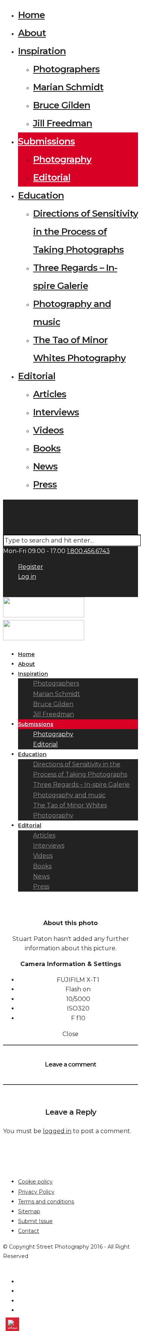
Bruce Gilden (61, 105)
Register (30, 566)
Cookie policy (35, 1181)
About (32, 32)
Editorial (51, 177)
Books (47, 448)
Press (45, 484)
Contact (28, 1231)
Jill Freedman (62, 123)
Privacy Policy (36, 1191)
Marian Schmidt (68, 87)
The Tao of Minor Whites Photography (70, 810)
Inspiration (42, 51)
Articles (49, 394)
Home (31, 14)
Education (41, 195)
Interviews (56, 412)
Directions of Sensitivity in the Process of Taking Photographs (85, 231)
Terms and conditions (46, 1201)
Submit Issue (35, 1221)
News (45, 466)
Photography (62, 159)
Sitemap (29, 1211)
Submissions (46, 141)
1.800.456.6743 (88, 551)
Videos (48, 430)
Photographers (66, 69)
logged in (57, 1131)
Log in (27, 576)
